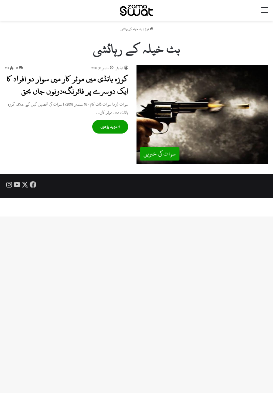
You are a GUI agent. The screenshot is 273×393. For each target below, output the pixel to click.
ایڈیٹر (119, 68)
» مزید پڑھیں (110, 127)
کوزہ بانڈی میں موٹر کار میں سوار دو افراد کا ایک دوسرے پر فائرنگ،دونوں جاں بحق (67, 85)
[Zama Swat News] (136, 10)
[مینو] (264, 12)
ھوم (147, 29)
